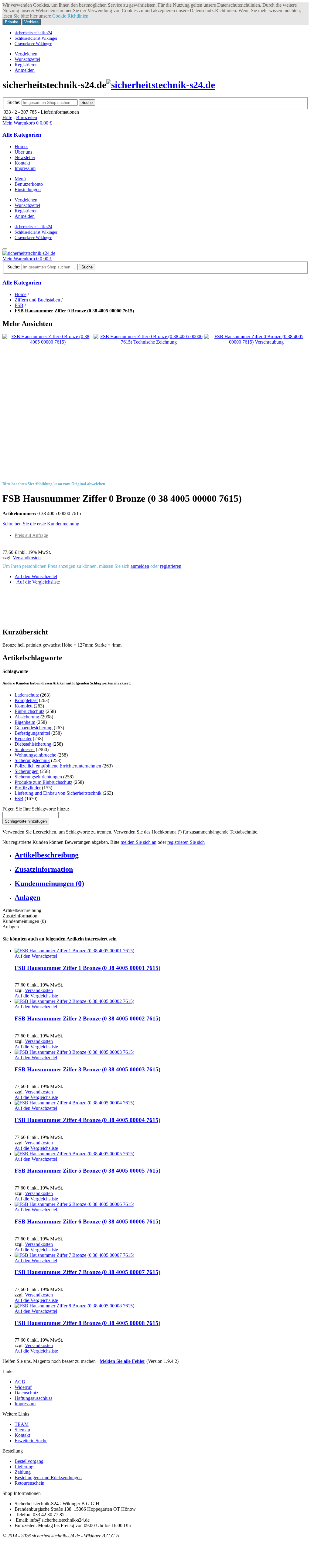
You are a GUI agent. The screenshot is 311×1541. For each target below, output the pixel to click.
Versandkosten (27, 557)
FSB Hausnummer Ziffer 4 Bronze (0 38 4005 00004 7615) (87, 1120)
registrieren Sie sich (186, 842)
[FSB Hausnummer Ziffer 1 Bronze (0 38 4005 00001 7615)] (74, 950)
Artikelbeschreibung (47, 855)
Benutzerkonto (29, 184)
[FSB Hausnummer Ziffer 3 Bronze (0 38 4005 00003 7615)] (74, 1052)
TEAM (22, 1424)
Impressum (25, 1403)
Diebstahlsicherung (33, 744)
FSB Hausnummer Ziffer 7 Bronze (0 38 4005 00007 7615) (87, 1272)
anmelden (140, 566)
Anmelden (25, 70)
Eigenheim (25, 722)
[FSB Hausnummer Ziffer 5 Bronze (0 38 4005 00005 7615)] (74, 1153)
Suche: (13, 102)
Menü (20, 178)
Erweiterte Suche (31, 1440)
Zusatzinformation (44, 869)
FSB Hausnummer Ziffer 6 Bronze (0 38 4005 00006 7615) (87, 1221)
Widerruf (23, 1387)
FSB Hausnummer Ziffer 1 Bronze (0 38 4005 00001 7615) (87, 968)
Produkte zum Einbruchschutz (43, 782)
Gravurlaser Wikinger (33, 43)
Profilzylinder (28, 787)
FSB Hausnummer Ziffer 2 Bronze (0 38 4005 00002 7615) (87, 1018)
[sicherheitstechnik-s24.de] (160, 84)
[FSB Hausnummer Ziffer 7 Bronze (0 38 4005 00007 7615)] (74, 1255)
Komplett (23, 705)
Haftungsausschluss (33, 1398)
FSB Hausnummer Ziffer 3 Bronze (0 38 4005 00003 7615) (87, 1069)
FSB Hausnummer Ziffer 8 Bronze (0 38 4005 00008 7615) (87, 1323)
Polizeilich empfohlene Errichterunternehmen (58, 765)
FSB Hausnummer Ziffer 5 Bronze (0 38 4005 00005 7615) (87, 1170)
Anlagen (27, 897)
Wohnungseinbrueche (35, 754)
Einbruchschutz (29, 711)
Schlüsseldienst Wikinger (36, 38)
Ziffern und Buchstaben (37, 299)
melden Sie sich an (138, 842)
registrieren (170, 566)
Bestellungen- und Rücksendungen (48, 1477)
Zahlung (23, 1472)
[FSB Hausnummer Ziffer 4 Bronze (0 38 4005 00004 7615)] (74, 1102)
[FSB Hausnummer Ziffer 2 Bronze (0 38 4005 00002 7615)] (74, 1001)
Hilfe (7, 117)
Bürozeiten (26, 117)
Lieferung (24, 1466)
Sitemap (22, 1429)
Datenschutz (26, 1392)
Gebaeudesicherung (34, 727)
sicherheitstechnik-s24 (33, 32)
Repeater (23, 738)
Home (20, 294)
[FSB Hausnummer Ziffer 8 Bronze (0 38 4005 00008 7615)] (74, 1305)
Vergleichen (26, 53)
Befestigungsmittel (32, 733)
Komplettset (26, 700)
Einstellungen (28, 189)
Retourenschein (29, 1483)
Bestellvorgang (29, 1461)
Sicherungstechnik (32, 760)
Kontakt (22, 1435)
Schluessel (25, 749)
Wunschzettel (27, 59)
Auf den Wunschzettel (36, 576)
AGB (20, 1381)
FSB (19, 305)
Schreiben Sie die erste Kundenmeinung (40, 523)
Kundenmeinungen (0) (49, 883)
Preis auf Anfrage (31, 535)
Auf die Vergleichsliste (38, 581)
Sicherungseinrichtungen (38, 776)
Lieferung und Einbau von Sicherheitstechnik (58, 793)
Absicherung (27, 716)
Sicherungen (27, 771)
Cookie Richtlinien (70, 15)
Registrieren (26, 64)
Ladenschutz (27, 694)
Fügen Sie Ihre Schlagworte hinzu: (35, 808)
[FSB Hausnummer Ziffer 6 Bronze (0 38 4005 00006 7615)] (74, 1204)
